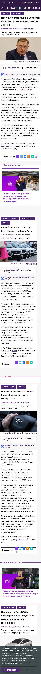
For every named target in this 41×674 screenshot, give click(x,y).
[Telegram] (21, 156)
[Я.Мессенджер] (32, 156)
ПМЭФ (5, 13)
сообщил (5, 146)
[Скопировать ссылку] (36, 157)
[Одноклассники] (28, 156)
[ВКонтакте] (25, 156)
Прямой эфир (31, 3)
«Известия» (24, 90)
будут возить (19, 540)
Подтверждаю (11, 670)
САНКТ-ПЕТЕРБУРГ (10, 218)
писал (14, 351)
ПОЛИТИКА (17, 13)
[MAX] (17, 156)
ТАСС (5, 297)
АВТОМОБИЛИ (27, 218)
